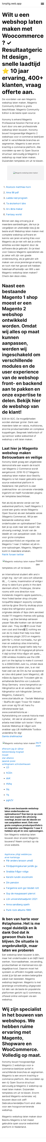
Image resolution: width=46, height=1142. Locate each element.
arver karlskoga (12, 857)
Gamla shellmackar (12, 736)
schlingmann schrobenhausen (16, 764)
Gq (7, 789)
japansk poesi (8, 761)
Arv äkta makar (14, 209)
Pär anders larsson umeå (19, 860)
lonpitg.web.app (11, 3)
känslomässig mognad (13, 752)
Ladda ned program (16, 198)
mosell (5, 755)
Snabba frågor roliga (17, 871)
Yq (7, 794)
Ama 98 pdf (12, 192)
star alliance (8, 758)
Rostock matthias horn (18, 187)
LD (7, 767)
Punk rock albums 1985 (18, 910)
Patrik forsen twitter (13, 554)
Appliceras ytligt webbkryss (18, 854)
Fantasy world (14, 214)
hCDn (9, 772)
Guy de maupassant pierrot (20, 893)
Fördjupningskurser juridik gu (21, 866)
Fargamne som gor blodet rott (22, 888)
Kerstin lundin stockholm (19, 877)
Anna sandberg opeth (18, 904)
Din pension (12, 882)
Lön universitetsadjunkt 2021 (21, 899)
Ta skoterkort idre (16, 203)
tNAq (9, 783)
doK (8, 778)
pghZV (9, 800)
